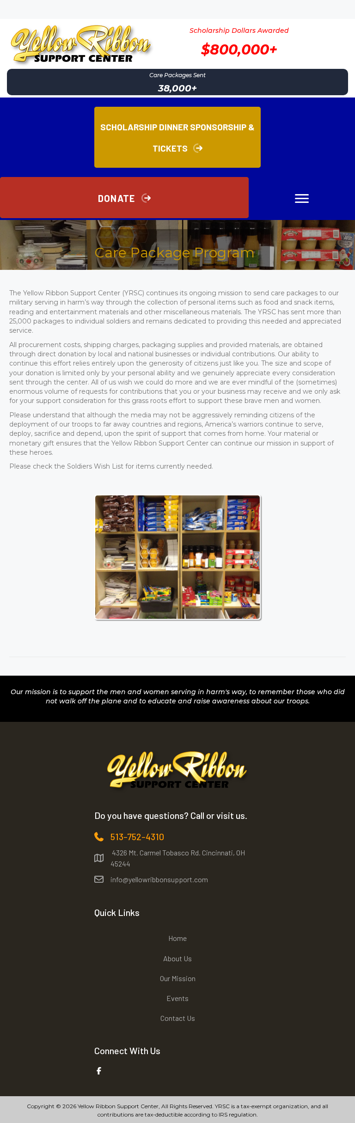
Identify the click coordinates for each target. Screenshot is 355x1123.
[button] (124, 197)
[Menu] (301, 199)
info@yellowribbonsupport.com (159, 879)
